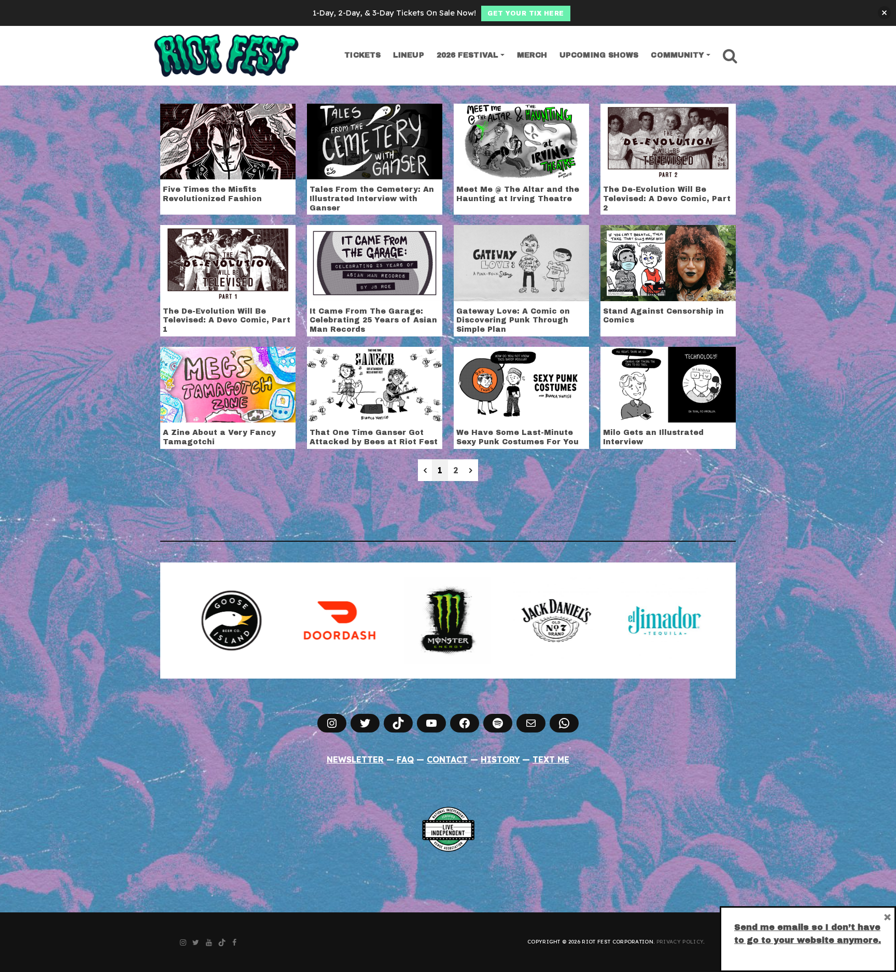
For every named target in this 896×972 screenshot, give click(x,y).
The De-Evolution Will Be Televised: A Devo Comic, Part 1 (226, 320)
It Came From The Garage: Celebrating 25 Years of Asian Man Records (373, 320)
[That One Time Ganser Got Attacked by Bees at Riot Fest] (374, 383)
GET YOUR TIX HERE (525, 13)
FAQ (405, 759)
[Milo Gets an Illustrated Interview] (668, 383)
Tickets (362, 55)
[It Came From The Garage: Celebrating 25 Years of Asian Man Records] (374, 262)
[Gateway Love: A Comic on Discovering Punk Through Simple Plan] (521, 262)
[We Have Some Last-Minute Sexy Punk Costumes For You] (521, 383)
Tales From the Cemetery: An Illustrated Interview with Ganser (372, 199)
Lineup (408, 55)
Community (677, 55)
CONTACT (447, 759)
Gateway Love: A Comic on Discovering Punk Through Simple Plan (513, 320)
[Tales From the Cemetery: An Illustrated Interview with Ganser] (374, 140)
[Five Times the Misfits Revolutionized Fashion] (228, 140)
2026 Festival (467, 55)
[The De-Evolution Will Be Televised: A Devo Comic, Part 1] (228, 262)
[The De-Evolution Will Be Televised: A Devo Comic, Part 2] (668, 140)
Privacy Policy (679, 941)
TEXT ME (551, 759)
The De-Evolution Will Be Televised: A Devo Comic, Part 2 (667, 199)
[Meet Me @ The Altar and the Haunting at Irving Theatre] (521, 140)
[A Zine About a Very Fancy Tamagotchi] (228, 383)
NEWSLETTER (355, 759)
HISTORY (500, 759)
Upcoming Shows (598, 55)
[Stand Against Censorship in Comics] (668, 262)
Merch (532, 55)
